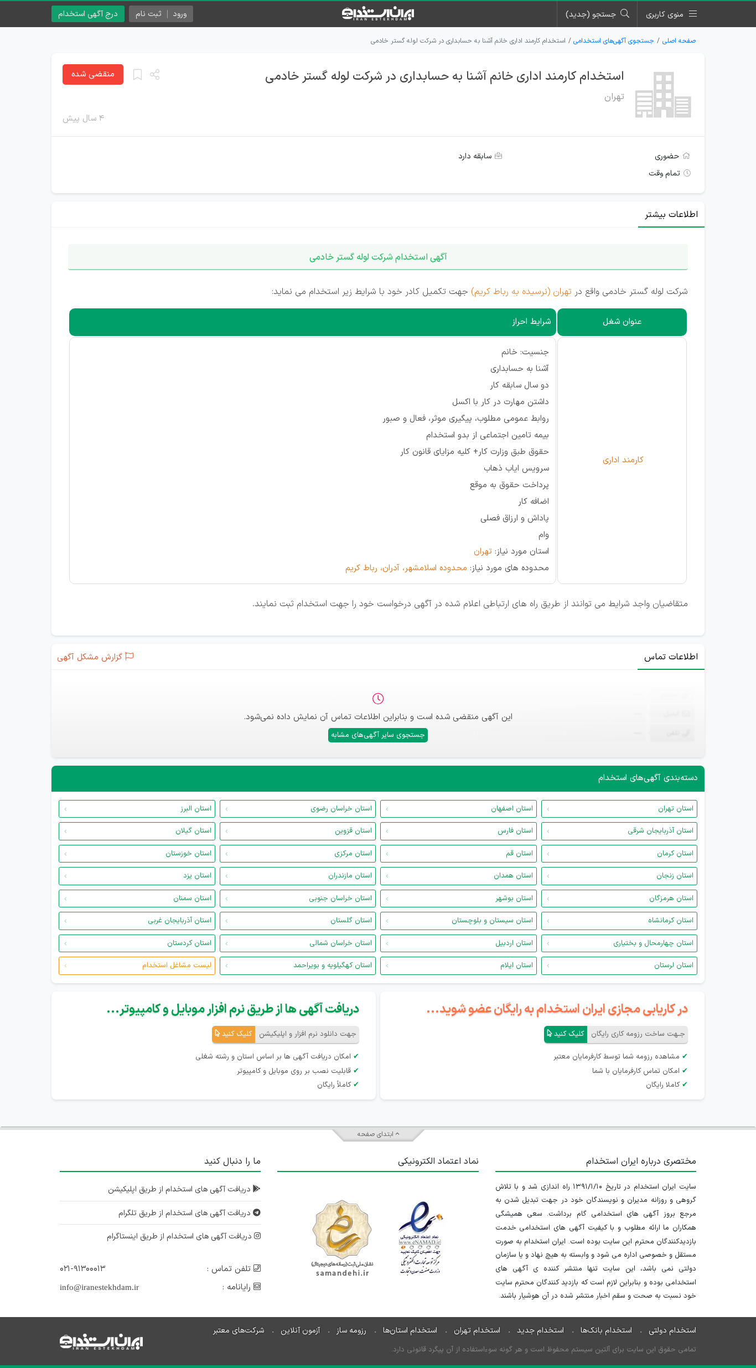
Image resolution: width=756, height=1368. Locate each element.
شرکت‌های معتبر (238, 1330)
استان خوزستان (188, 853)
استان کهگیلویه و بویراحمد (332, 965)
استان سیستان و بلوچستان (492, 920)
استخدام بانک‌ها (606, 1330)
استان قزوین (353, 831)
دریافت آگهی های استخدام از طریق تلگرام (185, 1213)
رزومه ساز (351, 1330)
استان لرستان (673, 965)
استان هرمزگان (671, 898)
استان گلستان (351, 920)
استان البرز (195, 808)
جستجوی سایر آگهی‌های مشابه (378, 735)
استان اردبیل (514, 943)
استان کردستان (189, 943)
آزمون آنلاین (300, 1330)
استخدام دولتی (672, 1330)
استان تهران (675, 808)
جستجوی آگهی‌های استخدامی (613, 41)
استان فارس (515, 831)
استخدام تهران (477, 1330)
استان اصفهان (512, 808)
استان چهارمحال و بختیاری (653, 943)
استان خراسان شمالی (340, 943)
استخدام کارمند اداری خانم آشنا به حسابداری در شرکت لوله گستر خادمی (444, 77)
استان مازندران (350, 875)
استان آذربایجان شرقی (660, 831)
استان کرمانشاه (670, 920)
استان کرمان (675, 853)
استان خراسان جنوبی (340, 898)
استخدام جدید (540, 1330)
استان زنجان (674, 875)
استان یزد (197, 875)
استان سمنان (192, 898)
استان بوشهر (514, 898)
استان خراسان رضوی (341, 808)
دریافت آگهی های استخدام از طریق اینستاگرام (180, 1236)
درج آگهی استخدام (88, 14)
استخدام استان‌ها (410, 1330)
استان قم (519, 853)
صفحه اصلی (679, 41)
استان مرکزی (353, 853)
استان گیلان (193, 831)
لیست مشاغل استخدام (176, 965)
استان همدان (513, 875)
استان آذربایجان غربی (179, 920)
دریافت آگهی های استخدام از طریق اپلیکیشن (180, 1189)
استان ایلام (516, 965)
